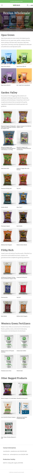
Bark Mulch (19, 226)
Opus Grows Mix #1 (5, 66)
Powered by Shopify (20, 472)
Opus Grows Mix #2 (21, 66)
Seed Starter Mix (5, 168)
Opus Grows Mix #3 (5, 85)
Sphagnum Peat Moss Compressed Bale (22, 418)
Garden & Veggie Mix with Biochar (23, 169)
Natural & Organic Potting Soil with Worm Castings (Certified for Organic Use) (8, 127)
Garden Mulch (4, 207)
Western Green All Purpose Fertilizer (7, 351)
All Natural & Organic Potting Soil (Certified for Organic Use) (8, 278)
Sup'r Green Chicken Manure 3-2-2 (8, 438)
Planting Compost (5, 226)
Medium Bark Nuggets (6, 244)
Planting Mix (4, 297)
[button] (2, 5)
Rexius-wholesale (14, 472)
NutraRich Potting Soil (22, 398)
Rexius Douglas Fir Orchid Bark (8, 398)
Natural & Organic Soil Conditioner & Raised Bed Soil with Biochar (24, 148)
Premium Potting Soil (6, 188)
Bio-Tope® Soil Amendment (23, 85)
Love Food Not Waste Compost (8, 417)
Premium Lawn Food (6, 370)
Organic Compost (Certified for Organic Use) (24, 126)
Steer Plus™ (19, 207)
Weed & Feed (20, 370)
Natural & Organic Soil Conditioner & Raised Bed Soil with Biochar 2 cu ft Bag (8, 148)
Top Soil (19, 188)
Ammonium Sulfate (21, 350)
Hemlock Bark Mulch (22, 244)
